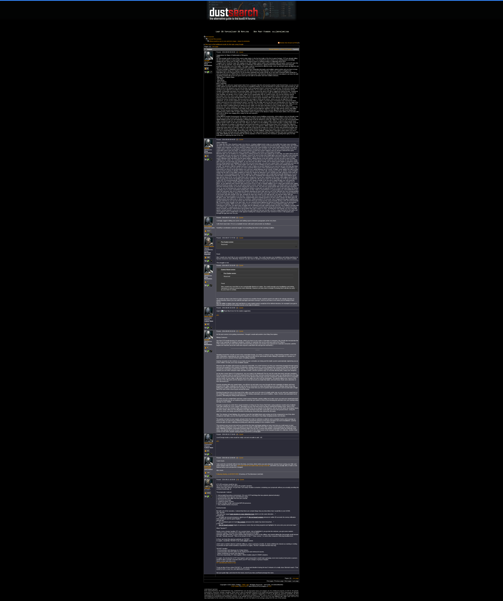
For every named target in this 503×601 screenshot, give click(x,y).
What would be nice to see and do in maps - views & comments (230, 41)
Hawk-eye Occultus (207, 467)
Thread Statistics (274, 49)
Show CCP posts (286, 49)
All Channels (210, 37)
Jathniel (207, 488)
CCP (269, 586)
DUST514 (244, 586)
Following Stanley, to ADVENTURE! (227, 474)
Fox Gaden (208, 226)
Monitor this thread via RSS (288, 43)
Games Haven (209, 246)
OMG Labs (245, 584)
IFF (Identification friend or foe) (226, 562)
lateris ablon (208, 316)
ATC (217, 315)
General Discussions (214, 39)
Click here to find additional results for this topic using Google (224, 44)
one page (215, 46)
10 (237, 479)
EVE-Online (235, 586)
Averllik (206, 60)
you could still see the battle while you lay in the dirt (253, 465)
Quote (241, 52)
